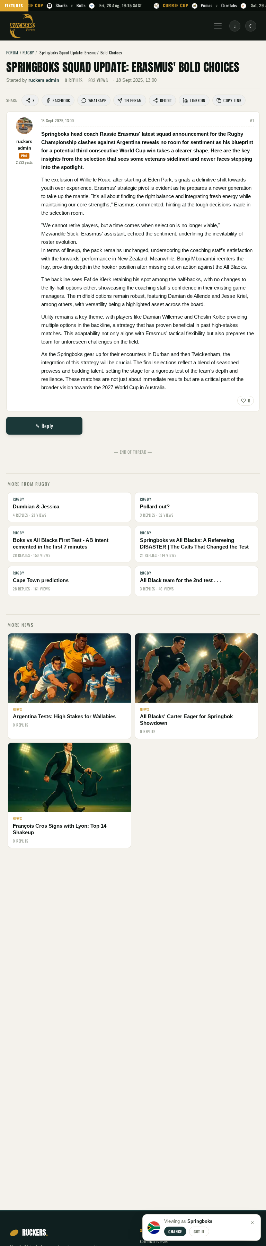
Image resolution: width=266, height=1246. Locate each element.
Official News (154, 1241)
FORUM (12, 52)
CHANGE (175, 1231)
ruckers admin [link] (43, 80)
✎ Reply (44, 425)
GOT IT (199, 1231)
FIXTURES (14, 5)
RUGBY (28, 52)
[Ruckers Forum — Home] (23, 26)
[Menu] (217, 26)
